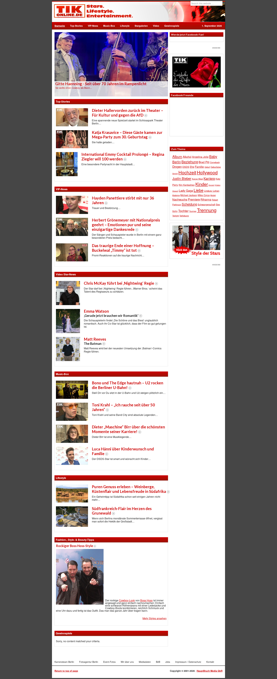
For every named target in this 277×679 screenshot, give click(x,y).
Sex (218, 204)
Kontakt (210, 661)
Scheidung (189, 204)
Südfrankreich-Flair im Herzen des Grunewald (122, 511)
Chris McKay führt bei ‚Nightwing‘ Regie (119, 283)
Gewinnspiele (171, 25)
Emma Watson (111, 313)
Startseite (60, 25)
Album (177, 156)
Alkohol (187, 157)
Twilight (175, 215)
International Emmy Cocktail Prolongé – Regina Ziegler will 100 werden (122, 156)
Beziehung (189, 161)
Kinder (201, 184)
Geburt (207, 167)
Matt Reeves (95, 341)
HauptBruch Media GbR (209, 670)
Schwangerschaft (206, 204)
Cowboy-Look (127, 600)
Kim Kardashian (187, 184)
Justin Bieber (181, 178)
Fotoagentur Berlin (88, 661)
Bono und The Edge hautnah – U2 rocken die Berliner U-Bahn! (127, 385)
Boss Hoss (146, 600)
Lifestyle (124, 25)
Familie (199, 167)
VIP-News (93, 25)
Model (213, 195)
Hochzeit (187, 172)
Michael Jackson (188, 195)
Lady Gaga (186, 190)
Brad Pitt (204, 162)
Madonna (176, 195)
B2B (158, 661)
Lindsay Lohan (211, 190)
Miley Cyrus (204, 195)
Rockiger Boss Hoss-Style (74, 546)
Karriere (209, 178)
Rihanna (206, 199)
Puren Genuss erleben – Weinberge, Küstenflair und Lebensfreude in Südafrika (129, 489)
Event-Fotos (109, 661)
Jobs (167, 661)
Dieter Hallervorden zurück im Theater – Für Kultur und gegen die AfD (127, 112)
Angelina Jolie (200, 157)
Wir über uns (127, 661)
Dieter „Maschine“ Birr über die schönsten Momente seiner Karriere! (128, 429)
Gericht (175, 173)
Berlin (176, 161)
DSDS (185, 166)
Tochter (183, 210)
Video (154, 25)
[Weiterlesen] (111, 64)
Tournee (192, 211)
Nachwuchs (179, 199)
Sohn (175, 211)
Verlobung (184, 215)
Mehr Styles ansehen (155, 618)
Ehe (192, 166)
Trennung (206, 210)
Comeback (215, 162)
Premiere (194, 199)
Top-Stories (76, 25)
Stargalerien (141, 25)
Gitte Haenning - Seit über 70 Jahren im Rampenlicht (101, 83)
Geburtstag (216, 166)
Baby (213, 156)
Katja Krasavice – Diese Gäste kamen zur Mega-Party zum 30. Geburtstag (127, 134)
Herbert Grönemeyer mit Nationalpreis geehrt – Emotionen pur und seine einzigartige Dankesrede (126, 225)
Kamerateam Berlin (64, 661)
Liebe (198, 190)
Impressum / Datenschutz (188, 661)
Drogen (177, 166)
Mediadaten (145, 661)
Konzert (211, 185)
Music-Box (108, 25)
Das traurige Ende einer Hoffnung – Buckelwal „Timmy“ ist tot (123, 248)
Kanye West (197, 178)
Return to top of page (66, 670)
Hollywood (207, 172)
